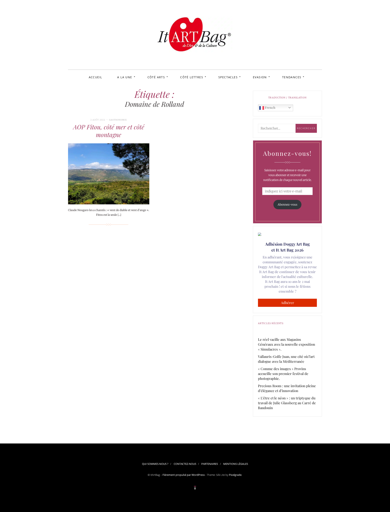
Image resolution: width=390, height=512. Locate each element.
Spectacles (228, 77)
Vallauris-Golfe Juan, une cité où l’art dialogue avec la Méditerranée (286, 359)
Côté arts (156, 77)
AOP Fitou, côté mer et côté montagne (108, 131)
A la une (124, 77)
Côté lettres (191, 77)
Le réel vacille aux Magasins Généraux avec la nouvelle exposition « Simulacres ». (286, 344)
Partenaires (209, 464)
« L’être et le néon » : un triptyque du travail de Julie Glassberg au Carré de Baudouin (287, 403)
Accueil (95, 77)
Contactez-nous (185, 464)
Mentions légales (235, 464)
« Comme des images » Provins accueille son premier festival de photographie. (283, 373)
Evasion (260, 77)
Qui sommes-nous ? (155, 464)
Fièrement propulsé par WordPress (183, 475)
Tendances (291, 77)
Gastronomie (118, 120)
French (269, 107)
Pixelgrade (235, 475)
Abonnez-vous (287, 204)
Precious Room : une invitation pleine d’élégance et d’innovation (287, 388)
